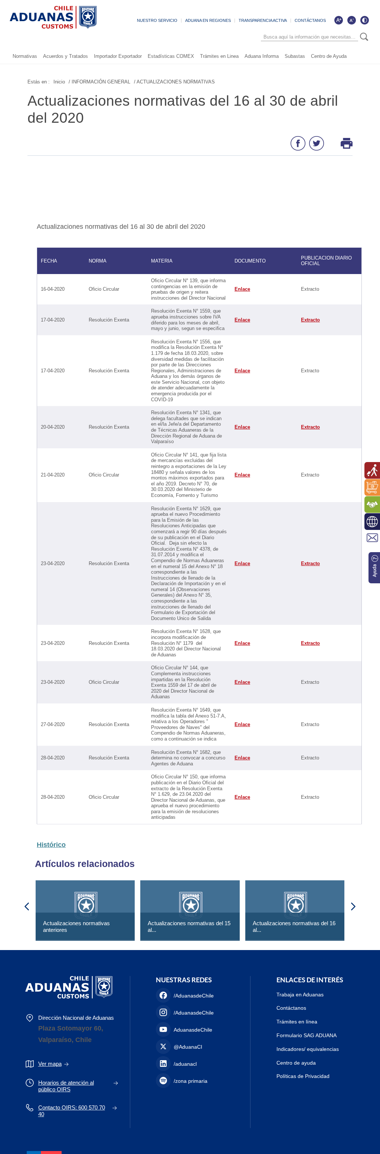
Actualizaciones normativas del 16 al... (294, 926)
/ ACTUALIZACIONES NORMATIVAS (174, 82)
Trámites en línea (296, 1022)
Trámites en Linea (219, 56)
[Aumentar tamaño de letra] (338, 20)
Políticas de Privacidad (303, 1076)
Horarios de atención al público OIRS (66, 1085)
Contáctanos (291, 1008)
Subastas (295, 56)
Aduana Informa (262, 56)
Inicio (59, 82)
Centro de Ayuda (329, 56)
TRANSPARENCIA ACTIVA (263, 20)
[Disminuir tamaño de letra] (351, 20)
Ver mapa (50, 1064)
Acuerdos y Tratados (65, 56)
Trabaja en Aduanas (300, 995)
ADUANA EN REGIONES (208, 20)
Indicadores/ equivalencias (307, 1049)
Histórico (51, 844)
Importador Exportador (118, 56)
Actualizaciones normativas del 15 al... (189, 926)
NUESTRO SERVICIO (157, 20)
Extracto (310, 320)
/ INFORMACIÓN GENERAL (99, 82)
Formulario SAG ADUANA (306, 1035)
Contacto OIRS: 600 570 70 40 (71, 1110)
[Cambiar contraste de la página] (364, 20)
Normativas (25, 56)
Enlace (242, 289)
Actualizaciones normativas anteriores (76, 926)
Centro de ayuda (296, 1063)
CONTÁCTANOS (310, 20)
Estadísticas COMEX (171, 56)
